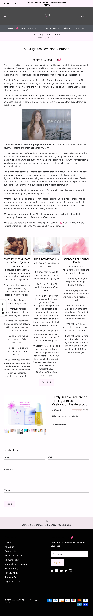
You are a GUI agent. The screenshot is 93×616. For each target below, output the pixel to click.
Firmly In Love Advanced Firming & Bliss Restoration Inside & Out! (70, 398)
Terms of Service (13, 575)
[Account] (82, 13)
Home (8, 540)
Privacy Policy (11, 571)
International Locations (16, 562)
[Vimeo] (15, 2)
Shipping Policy (12, 558)
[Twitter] (4, 2)
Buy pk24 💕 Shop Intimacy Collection (24, 26)
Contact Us (10, 549)
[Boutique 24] (46, 13)
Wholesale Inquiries (14, 553)
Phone (7, 488)
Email (50, 455)
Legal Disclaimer (13, 579)
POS (24, 598)
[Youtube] (11, 2)
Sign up (57, 560)
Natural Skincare (52, 26)
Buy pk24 (46, 380)
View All (67, 26)
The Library (81, 26)
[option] (25, 408)
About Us (9, 545)
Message (8, 467)
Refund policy (11, 566)
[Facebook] (8, 2)
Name (6, 455)
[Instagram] (18, 2)
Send (9, 502)
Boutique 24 (16, 598)
